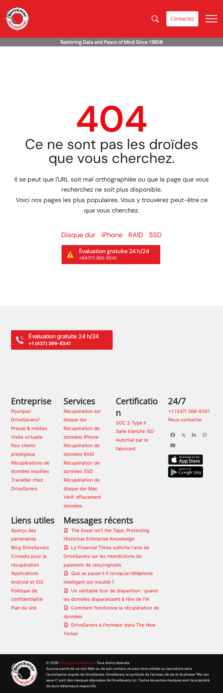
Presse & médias (29, 428)
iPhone (112, 235)
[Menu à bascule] (211, 18)
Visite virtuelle (26, 437)
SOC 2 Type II (131, 423)
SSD (155, 235)
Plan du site (24, 608)
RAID (135, 235)
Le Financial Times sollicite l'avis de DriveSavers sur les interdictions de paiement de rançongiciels (106, 556)
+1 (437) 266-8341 (189, 411)
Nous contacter (185, 419)
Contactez (182, 18)
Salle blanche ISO (135, 431)
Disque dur (78, 235)
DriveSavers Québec (76, 663)
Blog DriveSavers (30, 547)
